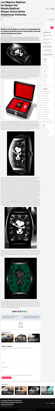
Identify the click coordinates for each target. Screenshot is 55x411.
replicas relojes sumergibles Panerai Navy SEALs (33, 393)
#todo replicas (9, 41)
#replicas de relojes (27, 39)
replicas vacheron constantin (47, 121)
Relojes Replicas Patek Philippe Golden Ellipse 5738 (20, 393)
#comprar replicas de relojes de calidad (12, 37)
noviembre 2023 (45, 68)
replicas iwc (45, 105)
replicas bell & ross (46, 93)
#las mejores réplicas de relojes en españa (26, 38)
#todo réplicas (5, 41)
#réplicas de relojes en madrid (34, 39)
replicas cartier (45, 98)
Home (2, 19)
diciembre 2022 (45, 75)
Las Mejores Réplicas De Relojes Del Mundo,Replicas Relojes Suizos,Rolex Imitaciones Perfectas (13, 8)
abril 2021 (44, 82)
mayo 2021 (45, 80)
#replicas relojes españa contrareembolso (30, 40)
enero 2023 (45, 73)
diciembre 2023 (45, 66)
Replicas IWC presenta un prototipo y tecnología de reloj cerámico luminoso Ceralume (47, 46)
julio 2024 (44, 64)
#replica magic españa (20, 39)
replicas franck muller (46, 100)
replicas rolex (5, 336)
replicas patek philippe (19, 390)
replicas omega (45, 107)
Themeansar (34, 409)
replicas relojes (5, 335)
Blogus (30, 409)
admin (4, 35)
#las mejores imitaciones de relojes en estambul (13, 38)
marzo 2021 (45, 84)
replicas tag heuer (46, 118)
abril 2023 (44, 71)
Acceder (44, 127)
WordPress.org (45, 134)
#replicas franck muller (15, 40)
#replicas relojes (21, 40)
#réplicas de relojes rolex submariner (6, 40)
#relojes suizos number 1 (13, 39)
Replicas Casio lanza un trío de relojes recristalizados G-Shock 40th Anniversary (21, 339)
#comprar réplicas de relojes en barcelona (25, 37)
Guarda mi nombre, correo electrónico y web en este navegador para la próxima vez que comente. (17, 375)
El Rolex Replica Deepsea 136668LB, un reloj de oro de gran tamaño (48, 35)
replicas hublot (45, 102)
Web (2, 371)
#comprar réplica (4, 37)
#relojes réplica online (6, 39)
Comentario (4, 349)
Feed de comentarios (46, 132)
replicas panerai (45, 109)
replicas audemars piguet (47, 91)
